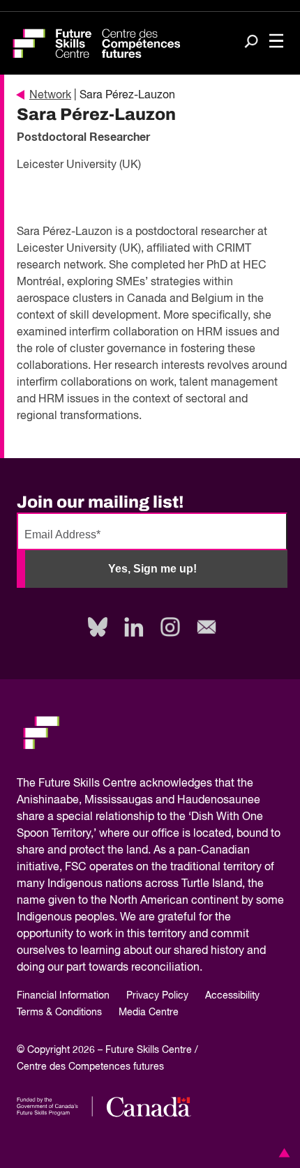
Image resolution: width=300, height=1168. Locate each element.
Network (50, 95)
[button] (282, 1153)
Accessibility (232, 996)
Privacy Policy (157, 996)
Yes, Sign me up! (152, 569)
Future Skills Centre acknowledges (125, 783)
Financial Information (63, 996)
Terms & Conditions (59, 1012)
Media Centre (149, 1012)
